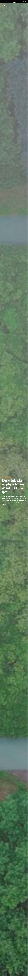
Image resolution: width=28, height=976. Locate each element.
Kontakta (24, 1)
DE (8, 1)
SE (6, 1)
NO (4, 1)
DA (2, 1)
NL (10, 1)
